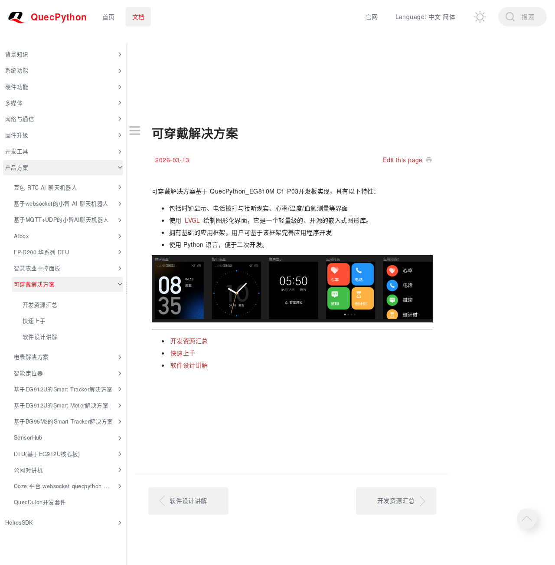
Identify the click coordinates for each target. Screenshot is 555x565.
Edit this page (403, 159)
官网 (372, 16)
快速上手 (183, 352)
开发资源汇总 (189, 340)
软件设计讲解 (189, 365)
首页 (108, 16)
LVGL (192, 220)
